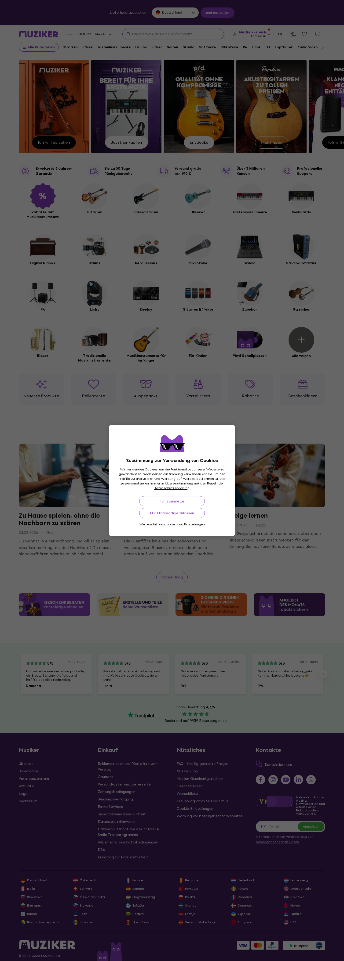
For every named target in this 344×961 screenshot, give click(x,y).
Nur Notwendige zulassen (172, 513)
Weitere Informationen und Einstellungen (172, 524)
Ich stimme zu (172, 501)
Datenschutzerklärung (172, 488)
